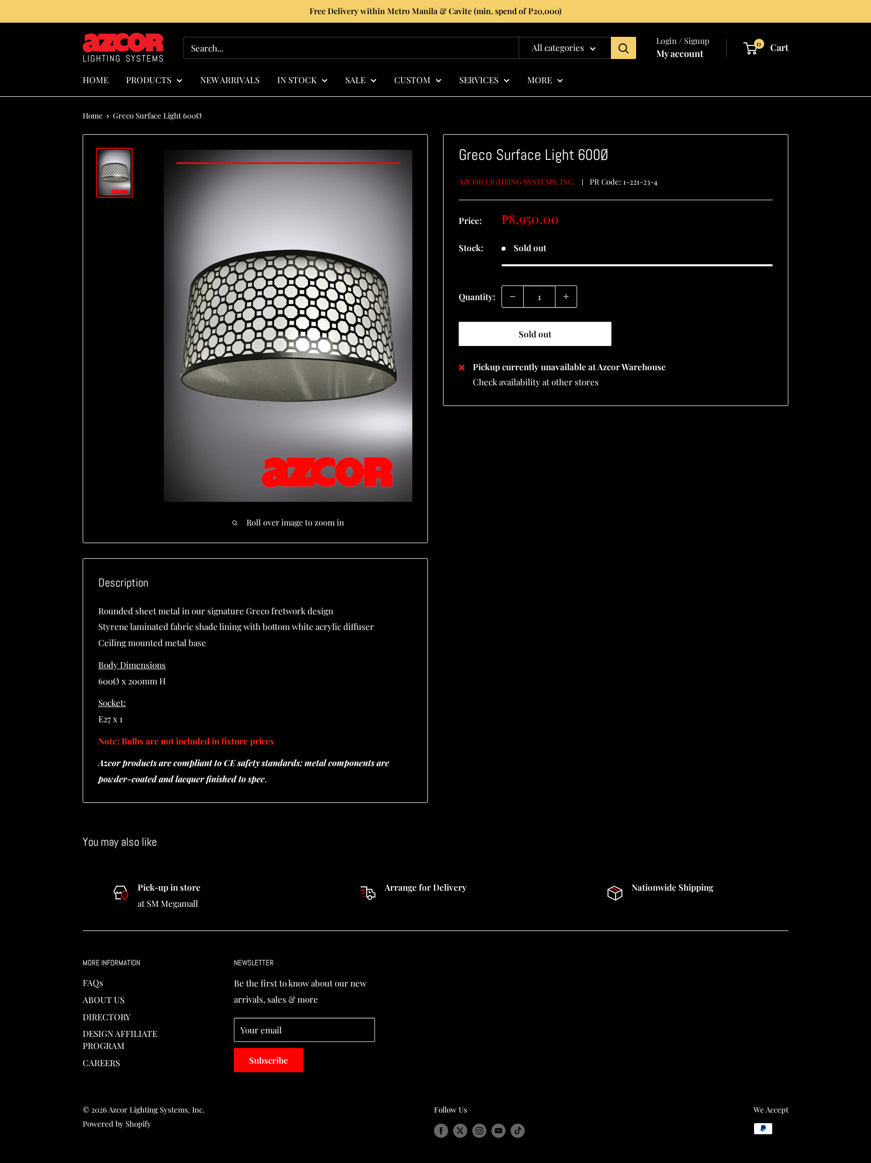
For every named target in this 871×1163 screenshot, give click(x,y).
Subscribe (268, 1060)
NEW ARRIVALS (230, 79)
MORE (539, 79)
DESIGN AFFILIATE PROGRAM (120, 1039)
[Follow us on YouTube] (498, 1130)
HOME (95, 79)
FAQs (93, 982)
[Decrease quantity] (512, 296)
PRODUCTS (148, 79)
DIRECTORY (107, 1016)
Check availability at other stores (536, 381)
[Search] (623, 48)
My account (679, 53)
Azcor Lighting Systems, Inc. (517, 182)
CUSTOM (412, 79)
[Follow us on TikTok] (518, 1130)
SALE (355, 79)
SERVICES (479, 79)
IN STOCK (297, 79)
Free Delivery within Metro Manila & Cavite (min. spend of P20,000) (435, 11)
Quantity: (477, 296)
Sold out (535, 333)
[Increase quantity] (566, 296)
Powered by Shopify (117, 1124)
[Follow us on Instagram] (479, 1130)
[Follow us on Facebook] (441, 1130)
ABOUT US (104, 999)
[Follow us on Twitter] (460, 1130)
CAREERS (101, 1062)
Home (93, 115)
